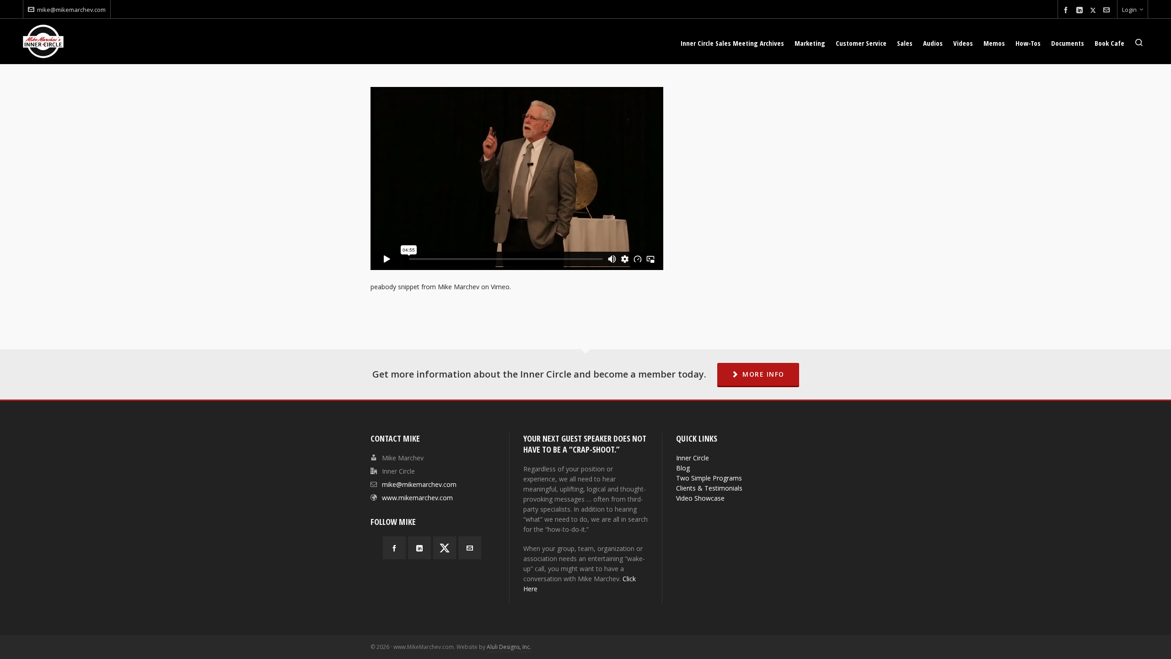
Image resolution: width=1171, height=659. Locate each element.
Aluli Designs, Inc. (509, 647)
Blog (683, 468)
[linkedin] (1080, 10)
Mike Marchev (458, 286)
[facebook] (1067, 10)
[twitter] (1094, 10)
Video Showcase (700, 498)
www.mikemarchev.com (417, 497)
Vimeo (500, 286)
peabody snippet (395, 286)
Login (1129, 9)
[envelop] (1107, 10)
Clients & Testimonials (709, 488)
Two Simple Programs (709, 478)
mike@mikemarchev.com (71, 9)
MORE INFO (763, 374)
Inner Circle (692, 458)
